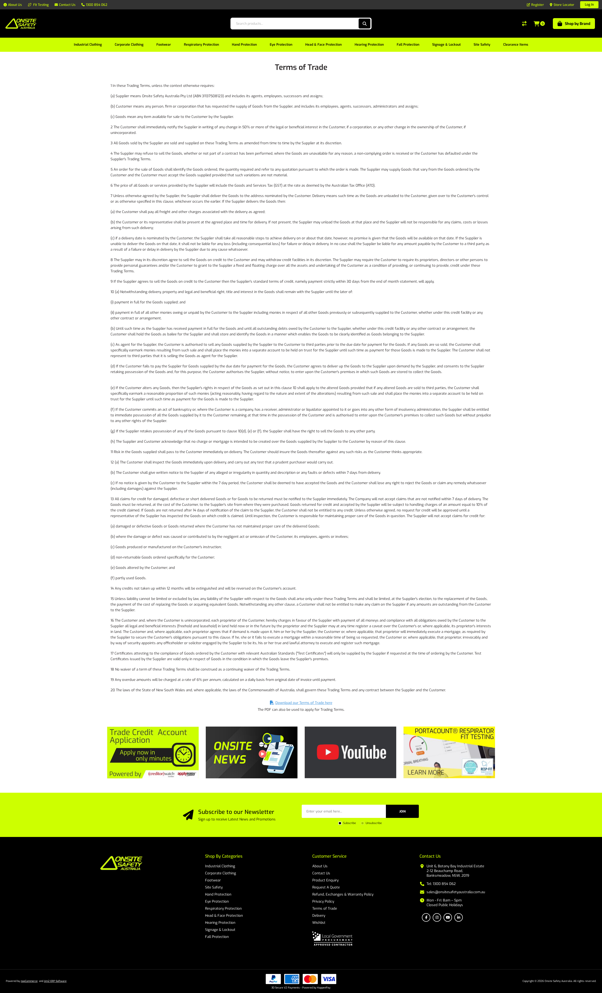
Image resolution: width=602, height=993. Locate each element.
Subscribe (349, 823)
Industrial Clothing (220, 866)
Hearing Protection (220, 922)
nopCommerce (29, 981)
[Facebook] (426, 917)
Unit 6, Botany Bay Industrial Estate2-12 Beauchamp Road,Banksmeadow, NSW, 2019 (455, 871)
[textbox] (294, 23)
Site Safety (214, 887)
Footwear (213, 880)
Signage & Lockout (220, 929)
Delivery (318, 915)
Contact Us (321, 873)
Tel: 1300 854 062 (441, 883)
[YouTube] (448, 917)
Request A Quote (326, 887)
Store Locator (564, 5)
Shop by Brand (577, 23)
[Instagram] (437, 917)
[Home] (121, 863)
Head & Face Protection (224, 915)
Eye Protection (217, 901)
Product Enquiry (325, 880)
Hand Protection (218, 894)
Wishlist (318, 922)
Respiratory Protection (223, 908)
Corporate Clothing (220, 873)
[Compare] (524, 23)
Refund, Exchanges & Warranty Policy (342, 894)
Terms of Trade (324, 908)
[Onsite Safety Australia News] (251, 752)
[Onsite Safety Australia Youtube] (350, 752)
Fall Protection (217, 936)
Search (364, 23)
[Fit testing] (449, 752)
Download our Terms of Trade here (303, 702)
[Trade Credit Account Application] (153, 753)
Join (402, 811)
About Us (320, 866)
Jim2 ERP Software (55, 981)
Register (537, 5)
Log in (589, 4)
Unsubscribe (374, 823)
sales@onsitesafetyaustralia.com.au (456, 892)
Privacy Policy (323, 901)
